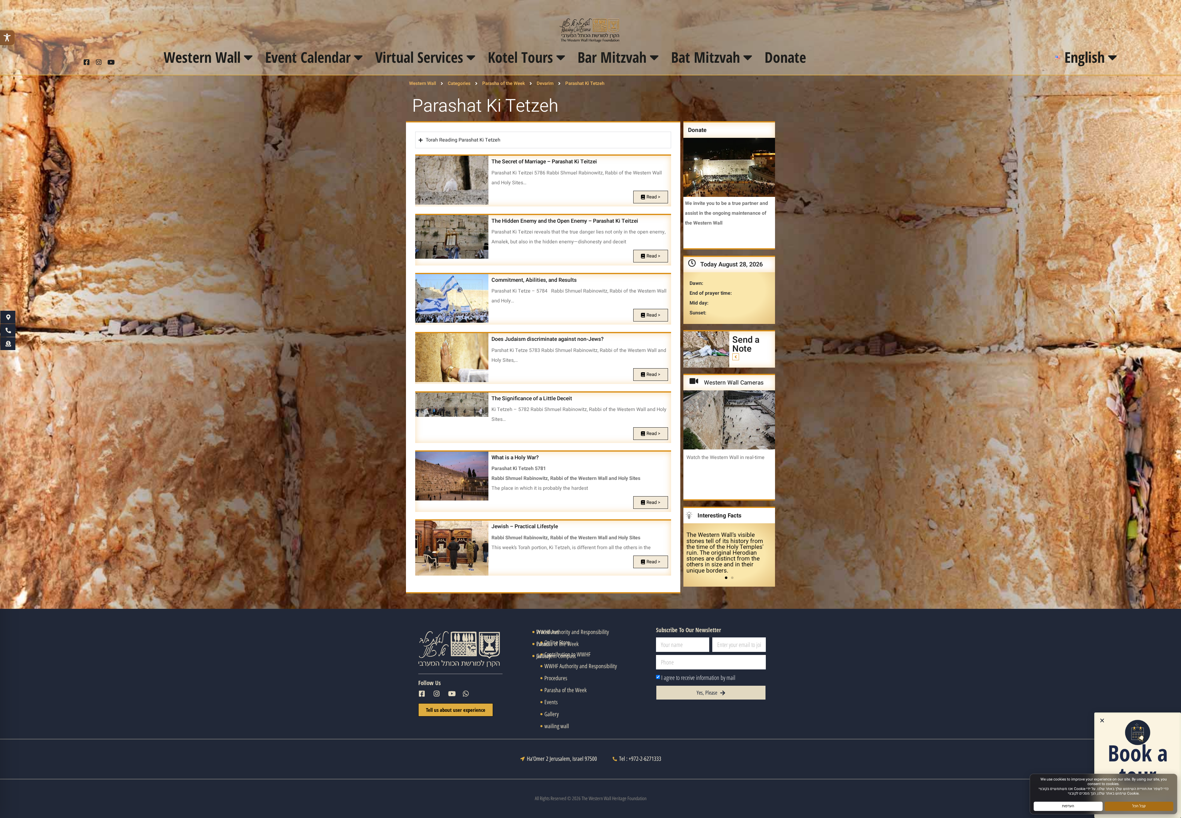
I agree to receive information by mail (698, 677)
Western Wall (202, 57)
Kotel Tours (520, 57)
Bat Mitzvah (705, 57)
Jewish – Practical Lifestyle (524, 526)
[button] (726, 578)
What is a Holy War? (515, 457)
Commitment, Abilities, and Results (534, 280)
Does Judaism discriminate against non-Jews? (547, 339)
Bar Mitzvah (612, 57)
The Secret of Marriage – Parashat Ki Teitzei (544, 162)
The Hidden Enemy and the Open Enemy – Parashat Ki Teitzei (564, 221)
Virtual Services (419, 57)
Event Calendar (308, 57)
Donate (785, 57)
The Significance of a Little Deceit (531, 398)
